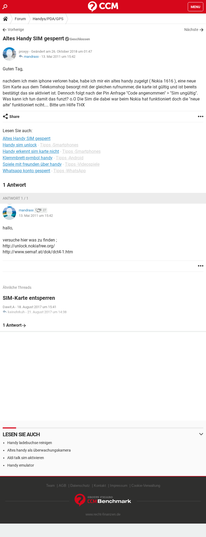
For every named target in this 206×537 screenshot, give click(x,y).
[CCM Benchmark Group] (103, 500)
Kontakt (100, 486)
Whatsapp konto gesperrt (26, 170)
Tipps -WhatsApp (69, 170)
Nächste (191, 29)
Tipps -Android (69, 157)
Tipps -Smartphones (59, 144)
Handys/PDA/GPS (48, 19)
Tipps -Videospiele (82, 164)
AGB (62, 486)
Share (14, 116)
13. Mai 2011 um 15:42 (58, 57)
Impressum (118, 486)
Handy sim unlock (20, 144)
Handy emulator (20, 465)
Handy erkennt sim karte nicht (31, 151)
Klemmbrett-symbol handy (28, 157)
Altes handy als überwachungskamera (39, 450)
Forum (20, 19)
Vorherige (16, 29)
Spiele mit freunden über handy (32, 164)
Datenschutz (80, 486)
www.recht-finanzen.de (103, 514)
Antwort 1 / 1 (15, 198)
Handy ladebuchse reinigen (29, 443)
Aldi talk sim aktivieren (25, 458)
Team (50, 486)
